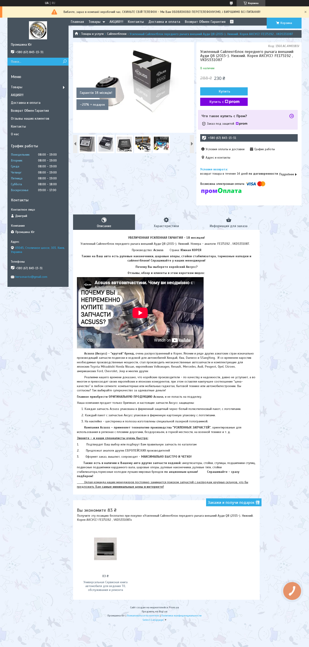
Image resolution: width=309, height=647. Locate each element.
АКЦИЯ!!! (116, 21)
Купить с (216, 102)
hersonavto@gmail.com (31, 277)
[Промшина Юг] (38, 30)
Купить (224, 91)
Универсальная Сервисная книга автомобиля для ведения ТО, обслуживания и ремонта (105, 586)
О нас (15, 134)
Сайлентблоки (116, 34)
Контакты (136, 21)
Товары (94, 21)
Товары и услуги (92, 34)
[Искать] (65, 62)
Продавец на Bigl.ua (154, 611)
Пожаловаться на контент (143, 615)
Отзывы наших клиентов (30, 119)
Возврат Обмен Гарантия (205, 21)
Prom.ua (174, 607)
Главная (77, 21)
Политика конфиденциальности (181, 615)
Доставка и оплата (164, 21)
